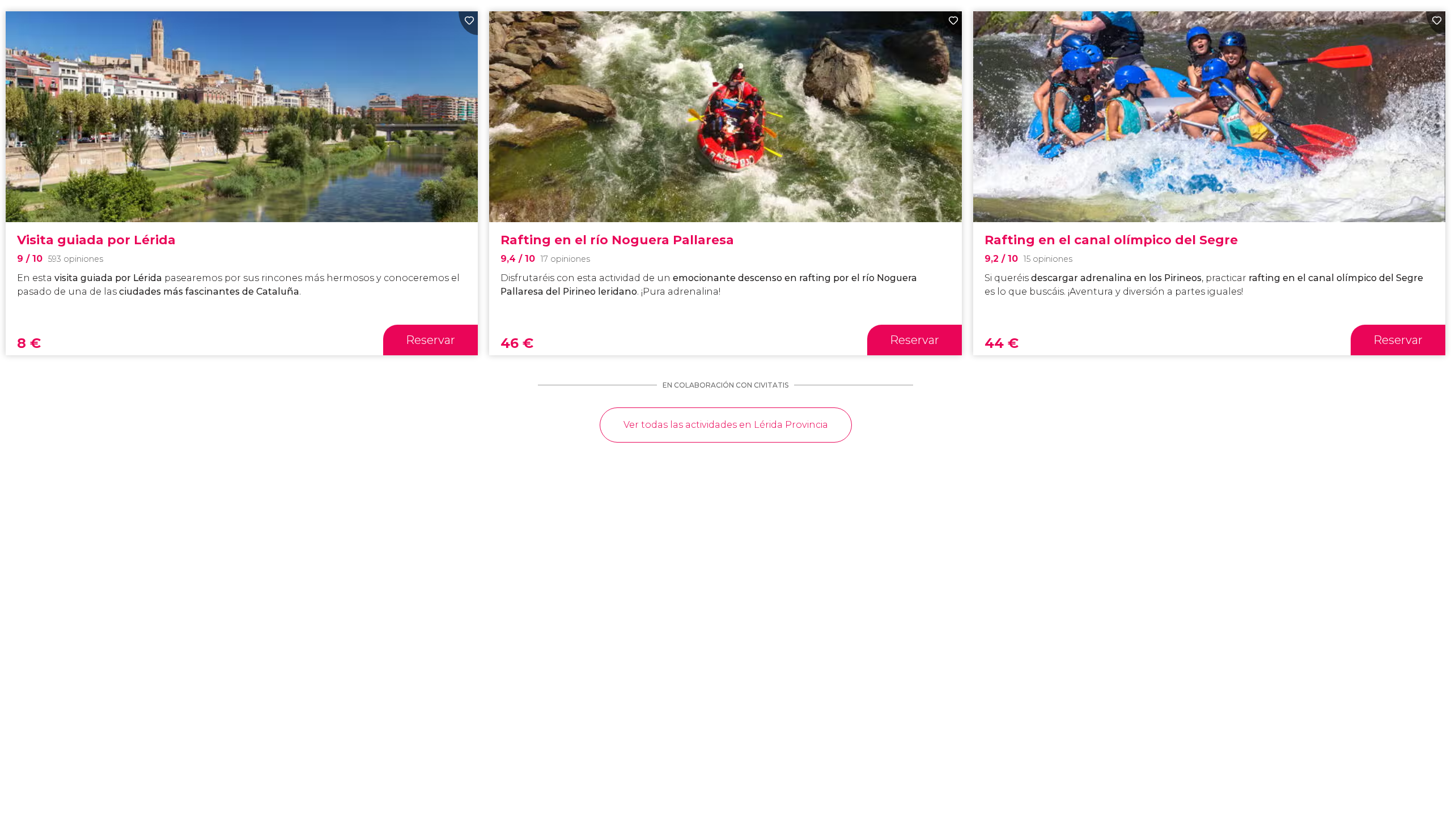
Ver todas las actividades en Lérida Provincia (725, 424)
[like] (468, 23)
